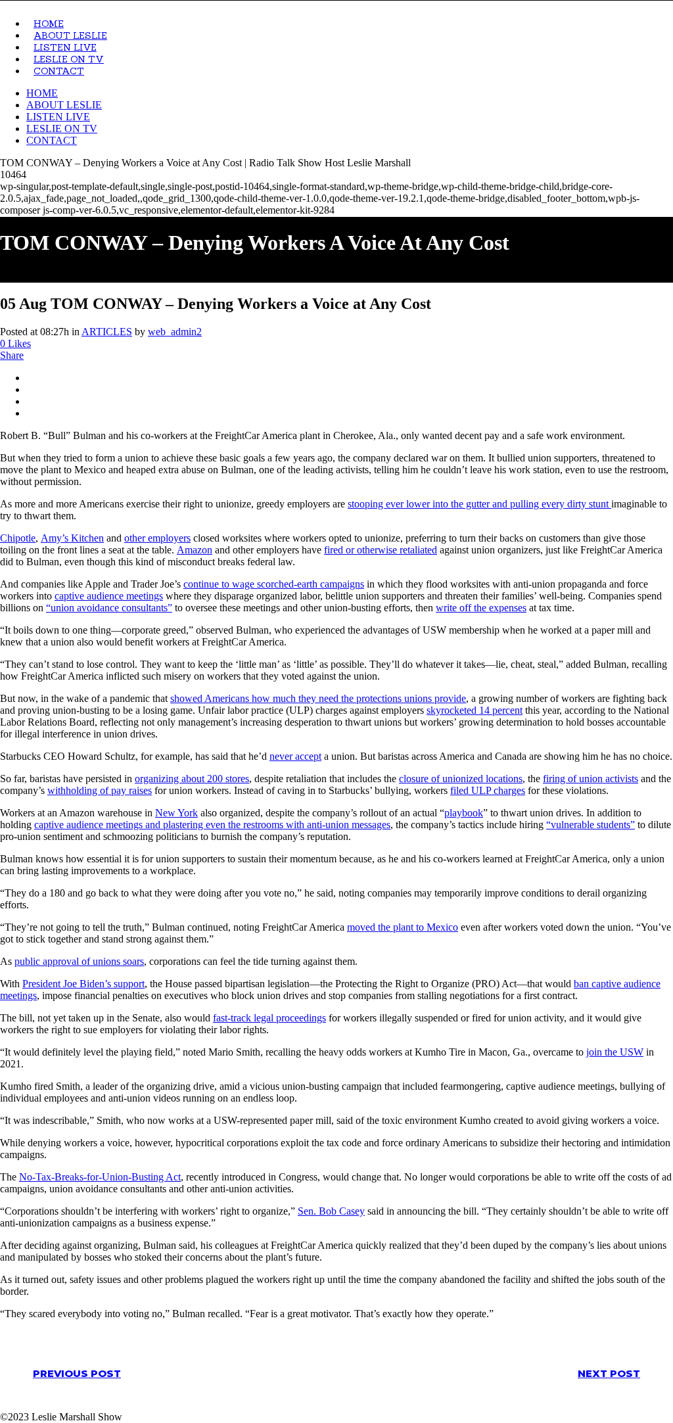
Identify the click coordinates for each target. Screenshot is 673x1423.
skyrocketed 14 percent (474, 710)
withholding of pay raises (99, 790)
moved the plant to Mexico (402, 927)
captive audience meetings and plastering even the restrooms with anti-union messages (212, 824)
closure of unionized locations (460, 778)
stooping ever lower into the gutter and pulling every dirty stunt (479, 503)
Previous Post (77, 1373)
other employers (157, 538)
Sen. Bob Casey (331, 1211)
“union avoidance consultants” (109, 607)
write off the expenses (481, 607)
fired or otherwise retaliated (380, 549)
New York (176, 812)
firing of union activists (590, 778)
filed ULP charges (487, 790)
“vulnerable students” (590, 824)
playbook (463, 812)
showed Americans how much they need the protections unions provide (318, 698)
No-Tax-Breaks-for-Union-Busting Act (100, 1176)
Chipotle (17, 538)
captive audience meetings (109, 595)
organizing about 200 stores (192, 778)
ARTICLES (106, 331)
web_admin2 (175, 331)
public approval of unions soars (79, 961)
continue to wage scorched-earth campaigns (273, 584)
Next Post (609, 1373)
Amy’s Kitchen (72, 538)
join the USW (614, 1052)
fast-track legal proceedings (269, 1017)
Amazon (194, 549)
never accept (295, 756)
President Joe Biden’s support (83, 983)
